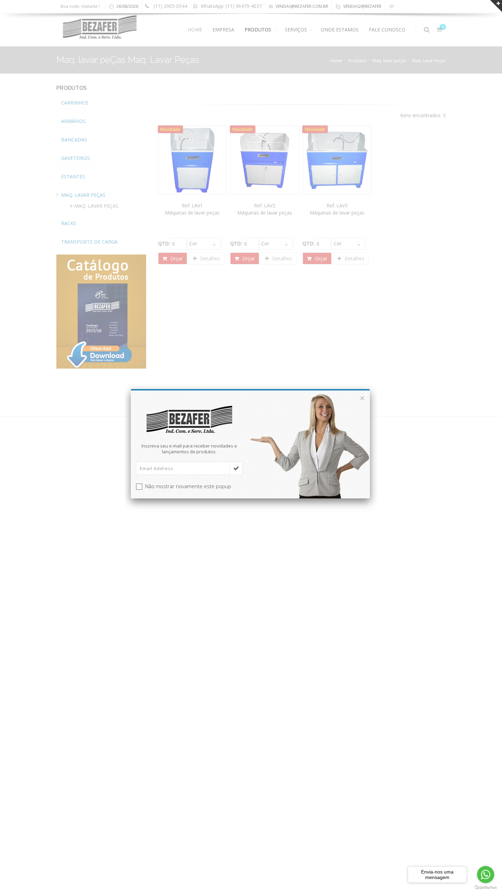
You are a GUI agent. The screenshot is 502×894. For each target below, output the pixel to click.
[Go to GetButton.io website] (486, 887)
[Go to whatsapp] (485, 874)
